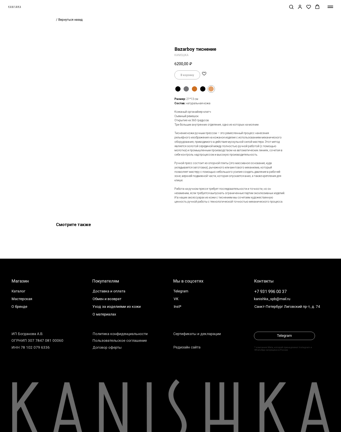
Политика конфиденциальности (120, 334)
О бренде (19, 306)
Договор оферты (107, 347)
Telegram (180, 291)
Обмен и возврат (107, 299)
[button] (291, 6)
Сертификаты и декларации (197, 334)
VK (176, 299)
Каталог (18, 291)
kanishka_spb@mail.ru (272, 299)
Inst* (177, 306)
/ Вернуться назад (69, 20)
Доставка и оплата (109, 291)
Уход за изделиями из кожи (117, 306)
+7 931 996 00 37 (270, 291)
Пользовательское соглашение (119, 340)
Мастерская (21, 299)
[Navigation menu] (330, 7)
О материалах (104, 314)
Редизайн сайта (186, 347)
